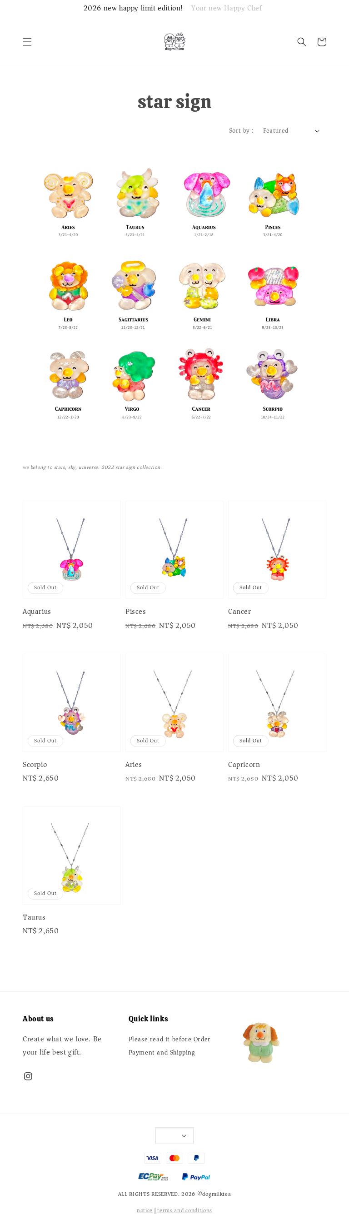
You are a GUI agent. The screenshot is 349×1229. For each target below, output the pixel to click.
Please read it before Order (170, 1040)
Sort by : (241, 130)
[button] (27, 42)
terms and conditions (184, 1210)
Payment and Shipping (162, 1052)
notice (145, 1210)
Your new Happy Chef (226, 9)
